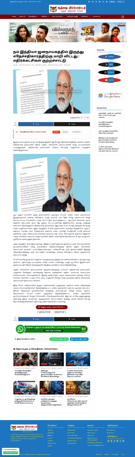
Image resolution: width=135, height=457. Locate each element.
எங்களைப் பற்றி (92, 430)
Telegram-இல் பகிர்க (80, 339)
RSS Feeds (99, 454)
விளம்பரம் (90, 435)
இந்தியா (50, 435)
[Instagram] (96, 2)
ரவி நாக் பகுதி (72, 16)
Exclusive (18, 364)
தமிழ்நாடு (51, 433)
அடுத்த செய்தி (59, 312)
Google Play (111, 430)
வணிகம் (84, 16)
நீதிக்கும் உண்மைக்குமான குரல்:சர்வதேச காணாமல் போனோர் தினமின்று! (108, 140)
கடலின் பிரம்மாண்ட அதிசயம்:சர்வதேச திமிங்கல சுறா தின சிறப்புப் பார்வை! (109, 149)
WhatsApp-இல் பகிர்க (60, 339)
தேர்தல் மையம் (72, 441)
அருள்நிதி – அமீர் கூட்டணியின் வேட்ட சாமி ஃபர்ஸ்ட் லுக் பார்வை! (110, 115)
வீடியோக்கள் (71, 430)
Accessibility (114, 454)
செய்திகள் (33, 16)
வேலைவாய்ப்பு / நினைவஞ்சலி (92, 439)
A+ (88, 117)
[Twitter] (92, 2)
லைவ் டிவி (71, 433)
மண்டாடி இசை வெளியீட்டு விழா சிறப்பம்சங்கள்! (108, 132)
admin (16, 65)
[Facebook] (89, 2)
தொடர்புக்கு (91, 433)
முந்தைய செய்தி (44, 312)
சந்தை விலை (72, 443)
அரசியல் (50, 430)
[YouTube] (99, 2)
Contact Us (96, 16)
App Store (111, 433)
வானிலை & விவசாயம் (75, 438)
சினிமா (44, 16)
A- (82, 117)
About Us (22, 16)
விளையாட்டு (52, 443)
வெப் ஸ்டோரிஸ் (73, 435)
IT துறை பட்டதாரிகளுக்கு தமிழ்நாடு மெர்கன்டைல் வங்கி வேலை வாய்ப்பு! (25, 401)
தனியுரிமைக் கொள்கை (94, 442)
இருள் (113, 1)
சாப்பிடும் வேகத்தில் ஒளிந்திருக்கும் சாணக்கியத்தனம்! (23, 373)
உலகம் (50, 438)
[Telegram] (106, 2)
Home (14, 16)
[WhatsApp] (103, 2)
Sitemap (106, 454)
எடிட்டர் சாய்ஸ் (57, 16)
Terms (122, 454)
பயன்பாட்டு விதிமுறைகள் (95, 445)
